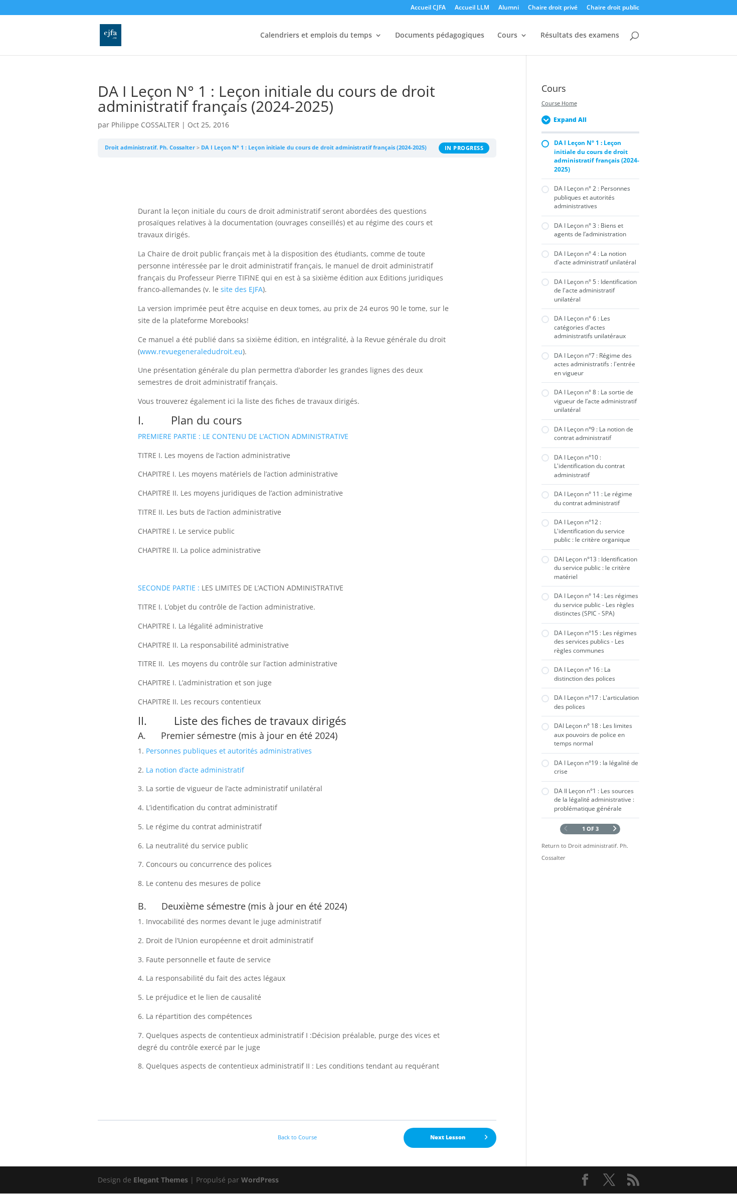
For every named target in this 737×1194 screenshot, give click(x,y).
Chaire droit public (613, 8)
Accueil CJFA (428, 8)
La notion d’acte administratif (195, 770)
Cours (507, 36)
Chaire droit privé (553, 8)
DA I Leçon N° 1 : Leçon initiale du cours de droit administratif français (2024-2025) (314, 147)
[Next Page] (615, 829)
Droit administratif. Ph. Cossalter (150, 147)
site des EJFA (242, 289)
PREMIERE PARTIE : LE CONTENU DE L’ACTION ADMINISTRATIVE (243, 436)
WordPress (260, 1179)
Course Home (559, 103)
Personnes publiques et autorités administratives (229, 751)
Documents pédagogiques (439, 36)
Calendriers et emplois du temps (316, 36)
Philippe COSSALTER (145, 124)
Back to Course (297, 1137)
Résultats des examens (579, 36)
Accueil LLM (472, 8)
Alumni (508, 8)
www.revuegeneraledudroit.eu (191, 351)
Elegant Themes (160, 1179)
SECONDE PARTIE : (170, 587)
